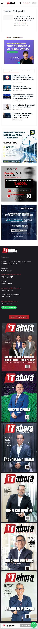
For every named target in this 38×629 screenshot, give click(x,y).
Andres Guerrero (22, 23)
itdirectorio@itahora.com (9, 301)
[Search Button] (20, 3)
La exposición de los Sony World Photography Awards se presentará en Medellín (24, 18)
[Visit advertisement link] (19, 49)
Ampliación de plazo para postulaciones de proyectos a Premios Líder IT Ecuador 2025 (23, 77)
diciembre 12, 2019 (20, 25)
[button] (34, 625)
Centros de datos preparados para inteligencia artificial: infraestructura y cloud (22, 115)
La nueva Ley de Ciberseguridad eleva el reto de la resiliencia (24, 106)
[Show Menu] (2, 3)
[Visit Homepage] (11, 3)
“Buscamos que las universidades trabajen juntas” (23, 87)
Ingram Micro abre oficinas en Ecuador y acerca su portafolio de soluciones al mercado (23, 96)
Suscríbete (26, 3)
